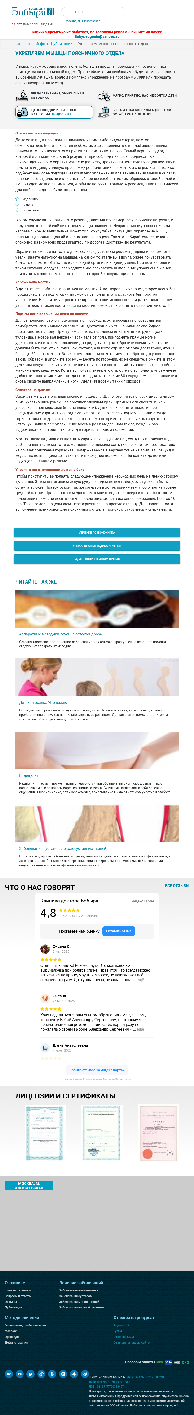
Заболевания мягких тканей (79, 1301)
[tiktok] (41, 1374)
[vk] (9, 1374)
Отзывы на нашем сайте (132, 1342)
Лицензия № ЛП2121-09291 (145, 1377)
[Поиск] (65, 11)
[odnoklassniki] (52, 1374)
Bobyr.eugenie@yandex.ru (97, 36)
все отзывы (177, 886)
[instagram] (63, 1374)
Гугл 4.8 (119, 1331)
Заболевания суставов (75, 1296)
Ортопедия (12, 1337)
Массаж (11, 1331)
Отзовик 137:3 (124, 1337)
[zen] (74, 1374)
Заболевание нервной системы (81, 1307)
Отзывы (11, 1301)
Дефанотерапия (16, 1342)
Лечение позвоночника (97, 532)
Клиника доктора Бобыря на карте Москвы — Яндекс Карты (97, 1079)
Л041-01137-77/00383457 (106, 1386)
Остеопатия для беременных (26, 1325)
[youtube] (20, 1374)
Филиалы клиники (18, 1290)
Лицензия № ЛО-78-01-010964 (109, 1382)
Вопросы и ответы (18, 1296)
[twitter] (30, 1374)
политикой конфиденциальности (150, 1391)
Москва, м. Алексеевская (83, 21)
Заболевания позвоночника (78, 1290)
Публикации (13, 1307)
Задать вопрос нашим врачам (97, 559)
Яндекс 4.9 (121, 1325)
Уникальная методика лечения (97, 546)
